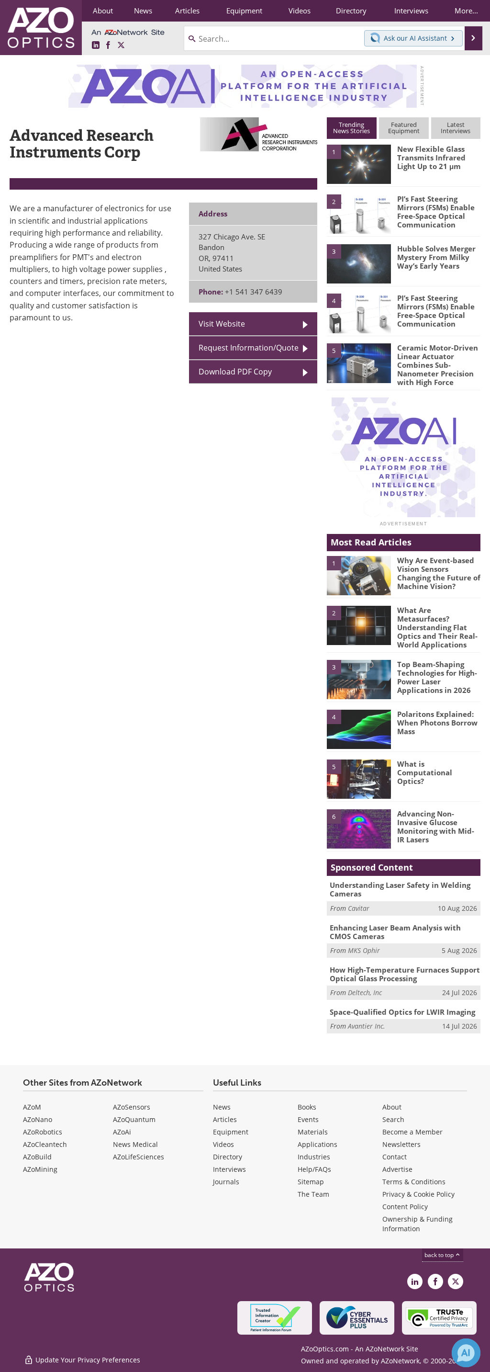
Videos (223, 1144)
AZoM (32, 1106)
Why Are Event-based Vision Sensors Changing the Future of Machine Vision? (438, 573)
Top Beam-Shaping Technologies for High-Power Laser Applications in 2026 (437, 677)
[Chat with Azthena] (466, 1352)
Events (308, 1119)
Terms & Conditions (413, 1181)
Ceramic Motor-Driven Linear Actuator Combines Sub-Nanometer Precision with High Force (437, 365)
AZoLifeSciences (138, 1156)
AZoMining (40, 1169)
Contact (394, 1156)
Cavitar (358, 908)
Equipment (230, 1131)
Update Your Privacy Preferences (86, 1359)
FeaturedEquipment (404, 127)
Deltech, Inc (365, 992)
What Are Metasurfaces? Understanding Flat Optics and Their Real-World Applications (437, 627)
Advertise (397, 1169)
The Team (313, 1194)
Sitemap (311, 1181)
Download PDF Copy (235, 371)
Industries (314, 1156)
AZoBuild (37, 1156)
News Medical (135, 1144)
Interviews (229, 1169)
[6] (359, 828)
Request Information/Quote (249, 347)
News (222, 1106)
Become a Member (412, 1131)
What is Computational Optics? (424, 772)
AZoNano (37, 1119)
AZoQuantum (134, 1119)
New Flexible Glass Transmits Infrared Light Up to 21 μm (431, 157)
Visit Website (222, 323)
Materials (313, 1131)
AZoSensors (131, 1106)
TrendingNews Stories (351, 127)
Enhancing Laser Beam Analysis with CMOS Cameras (395, 932)
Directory (227, 1156)
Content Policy (405, 1206)
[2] (359, 213)
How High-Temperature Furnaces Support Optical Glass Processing (405, 974)
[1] (359, 163)
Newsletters (401, 1144)
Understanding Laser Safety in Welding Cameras (400, 889)
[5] (359, 362)
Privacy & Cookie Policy (418, 1194)
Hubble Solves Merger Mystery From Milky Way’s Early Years (436, 257)
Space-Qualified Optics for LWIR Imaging (402, 1012)
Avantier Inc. (366, 1026)
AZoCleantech (45, 1144)
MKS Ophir (364, 950)
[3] (359, 263)
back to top (439, 1255)
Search (393, 1119)
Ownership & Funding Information (417, 1223)
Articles (225, 1119)
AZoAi (122, 1131)
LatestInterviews (455, 127)
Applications (317, 1144)
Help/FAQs (314, 1169)
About (391, 1106)
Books (307, 1106)
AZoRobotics (42, 1131)
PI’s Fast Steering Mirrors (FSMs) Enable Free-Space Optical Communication (436, 211)
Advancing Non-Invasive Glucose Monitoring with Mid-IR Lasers (435, 826)
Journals (226, 1181)
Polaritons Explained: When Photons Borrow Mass (437, 722)
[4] (359, 312)
